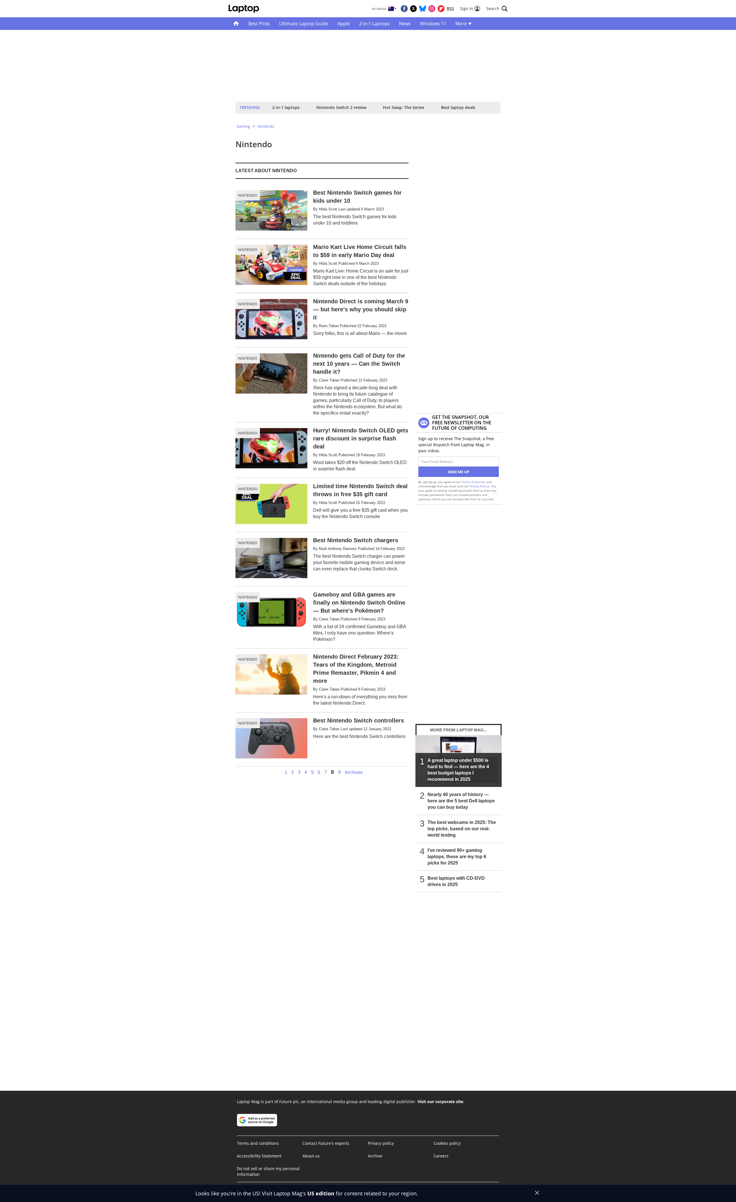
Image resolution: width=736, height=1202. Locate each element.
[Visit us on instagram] (431, 8)
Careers (441, 1156)
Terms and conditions (258, 1143)
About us (311, 1156)
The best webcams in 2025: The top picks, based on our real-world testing (462, 828)
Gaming (243, 126)
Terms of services (473, 482)
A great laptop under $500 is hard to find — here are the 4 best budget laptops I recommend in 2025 (458, 770)
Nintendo (266, 126)
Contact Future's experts (325, 1143)
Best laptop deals (458, 107)
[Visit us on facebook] (404, 8)
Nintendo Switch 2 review (341, 107)
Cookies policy (447, 1143)
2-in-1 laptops (286, 107)
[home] (236, 23)
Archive (375, 1156)
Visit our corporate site (440, 1101)
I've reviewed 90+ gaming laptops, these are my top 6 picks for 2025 (457, 856)
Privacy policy (381, 1143)
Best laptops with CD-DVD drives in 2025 (456, 881)
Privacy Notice (479, 486)
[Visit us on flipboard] (441, 8)
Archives (354, 772)
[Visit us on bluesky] (422, 8)
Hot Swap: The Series (403, 107)
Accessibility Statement (259, 1156)
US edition (320, 1193)
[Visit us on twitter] (413, 8)
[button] (496, 8)
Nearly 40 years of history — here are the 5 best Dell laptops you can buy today (461, 801)
